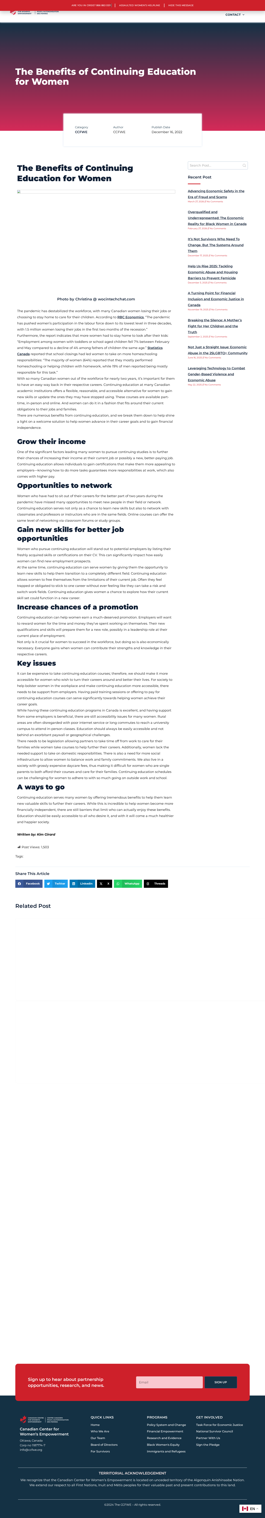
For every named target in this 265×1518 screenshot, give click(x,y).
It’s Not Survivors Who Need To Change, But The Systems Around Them (216, 245)
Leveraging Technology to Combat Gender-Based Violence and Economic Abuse (216, 374)
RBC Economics (130, 317)
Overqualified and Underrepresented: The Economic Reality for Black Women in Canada (217, 218)
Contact (233, 14)
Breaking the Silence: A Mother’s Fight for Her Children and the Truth (215, 326)
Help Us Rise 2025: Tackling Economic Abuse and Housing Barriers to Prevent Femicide (213, 272)
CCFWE (81, 132)
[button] (29, 884)
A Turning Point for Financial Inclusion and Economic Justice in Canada (216, 299)
